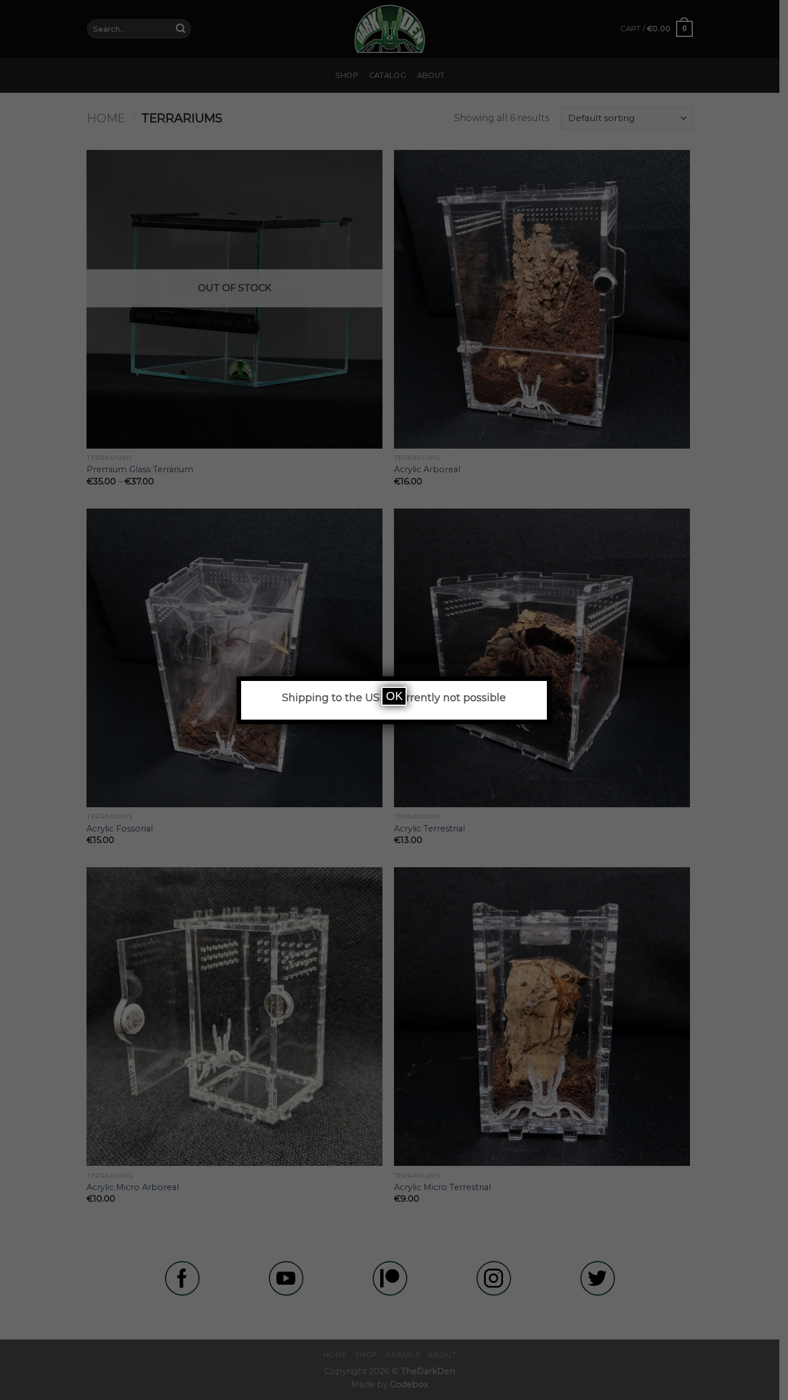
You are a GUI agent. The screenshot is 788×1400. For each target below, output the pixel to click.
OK (394, 696)
